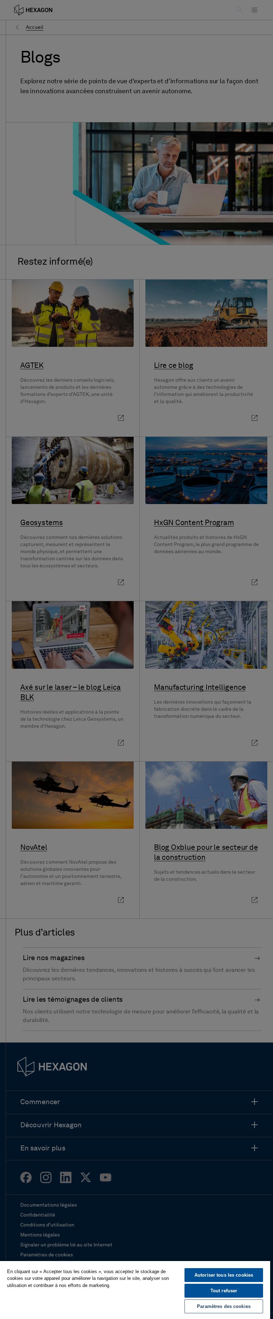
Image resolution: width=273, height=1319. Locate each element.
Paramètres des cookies (224, 1306)
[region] (135, 1289)
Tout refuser (223, 1290)
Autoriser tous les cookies (223, 1275)
